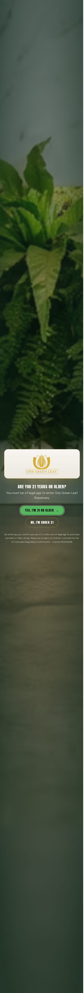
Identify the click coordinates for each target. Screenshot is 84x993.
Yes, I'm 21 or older (42, 510)
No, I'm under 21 (42, 522)
